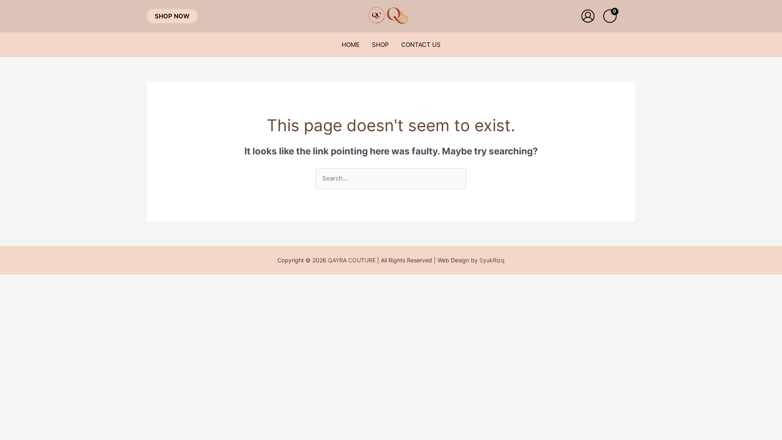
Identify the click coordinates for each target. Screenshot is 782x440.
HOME (351, 44)
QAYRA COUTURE (352, 260)
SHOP (380, 44)
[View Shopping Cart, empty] (610, 16)
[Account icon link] (588, 16)
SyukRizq (492, 260)
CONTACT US (421, 44)
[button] (172, 16)
